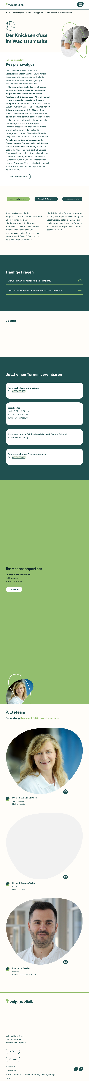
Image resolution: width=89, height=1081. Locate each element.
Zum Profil (14, 589)
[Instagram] (81, 1069)
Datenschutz (12, 1070)
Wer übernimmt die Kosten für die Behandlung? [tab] (29, 281)
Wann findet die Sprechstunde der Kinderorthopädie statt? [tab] (35, 290)
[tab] (18, 198)
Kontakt (13, 1059)
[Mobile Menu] (80, 4)
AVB (8, 1078)
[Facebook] (76, 1069)
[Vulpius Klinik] (15, 4)
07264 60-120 (18, 391)
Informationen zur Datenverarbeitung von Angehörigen (31, 1074)
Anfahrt (12, 1051)
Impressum (11, 1066)
